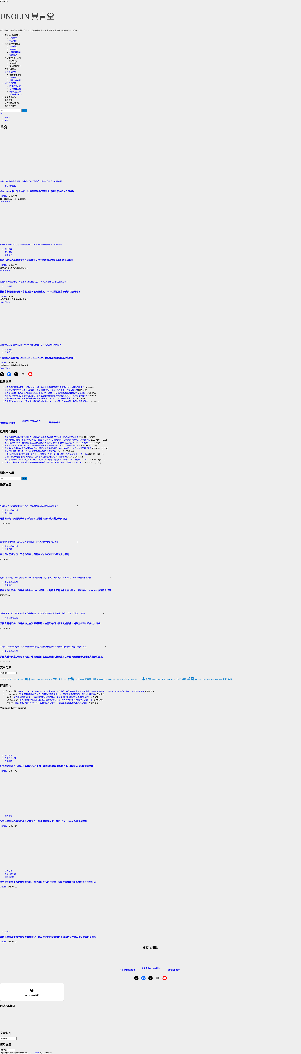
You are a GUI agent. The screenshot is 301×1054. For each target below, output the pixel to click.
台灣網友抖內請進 (7, 422)
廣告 (110, 679)
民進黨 (158, 679)
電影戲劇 (13, 41)
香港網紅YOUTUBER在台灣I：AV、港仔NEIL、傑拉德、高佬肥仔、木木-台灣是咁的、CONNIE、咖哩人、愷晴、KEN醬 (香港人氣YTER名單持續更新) (81, 691)
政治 (121, 679)
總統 (184, 679)
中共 (22, 679)
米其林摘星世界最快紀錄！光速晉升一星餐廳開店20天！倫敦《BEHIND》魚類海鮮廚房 (41, 390)
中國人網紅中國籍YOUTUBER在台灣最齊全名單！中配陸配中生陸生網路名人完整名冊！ (57, 700)
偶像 (50, 679)
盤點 (168, 679)
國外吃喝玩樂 (15, 86)
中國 (27, 679)
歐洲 (153, 679)
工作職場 (13, 47)
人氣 (38, 679)
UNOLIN (4, 196)
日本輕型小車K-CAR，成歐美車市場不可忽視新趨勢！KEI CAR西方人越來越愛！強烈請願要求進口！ (47, 401)
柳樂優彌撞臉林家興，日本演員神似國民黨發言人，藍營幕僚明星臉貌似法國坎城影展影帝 (57, 694)
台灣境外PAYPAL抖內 (31, 421)
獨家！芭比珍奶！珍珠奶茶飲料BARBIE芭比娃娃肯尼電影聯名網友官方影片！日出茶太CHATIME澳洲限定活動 (45, 577)
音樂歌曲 (13, 38)
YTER (16, 679)
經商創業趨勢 (15, 52)
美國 (190, 679)
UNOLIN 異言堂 (27, 16)
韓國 (230, 679)
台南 (65, 679)
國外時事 (8, 249)
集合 (220, 679)
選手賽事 (8, 255)
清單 (163, 679)
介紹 (42, 679)
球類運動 (8, 252)
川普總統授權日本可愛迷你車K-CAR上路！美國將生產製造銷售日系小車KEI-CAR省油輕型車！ (44, 387)
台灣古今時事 (10, 72)
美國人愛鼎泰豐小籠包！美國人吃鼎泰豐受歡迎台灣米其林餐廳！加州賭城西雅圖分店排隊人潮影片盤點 (43, 646)
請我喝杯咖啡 (54, 422)
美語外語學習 (10, 186)
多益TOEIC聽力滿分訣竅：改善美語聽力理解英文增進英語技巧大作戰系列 (31, 181)
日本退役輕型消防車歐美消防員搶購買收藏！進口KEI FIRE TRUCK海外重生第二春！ (40, 399)
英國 (208, 679)
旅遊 (136, 679)
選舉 (216, 679)
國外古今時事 (10, 83)
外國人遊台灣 (15, 80)
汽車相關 (8, 761)
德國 (118, 679)
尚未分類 (8, 549)
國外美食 (8, 816)
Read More (5, 201)
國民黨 (88, 679)
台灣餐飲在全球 (16, 94)
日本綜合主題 (15, 89)
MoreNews (34, 1052)
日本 (142, 679)
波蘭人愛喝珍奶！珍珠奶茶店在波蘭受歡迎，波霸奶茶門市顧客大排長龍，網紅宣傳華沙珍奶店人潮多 (42, 613)
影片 (114, 679)
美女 (196, 679)
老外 (204, 679)
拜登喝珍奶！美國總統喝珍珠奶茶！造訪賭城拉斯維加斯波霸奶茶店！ (29, 505)
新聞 (132, 679)
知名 (173, 679)
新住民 (126, 679)
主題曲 (33, 679)
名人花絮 (8, 871)
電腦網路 (13, 55)
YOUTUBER (6, 679)
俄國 (46, 679)
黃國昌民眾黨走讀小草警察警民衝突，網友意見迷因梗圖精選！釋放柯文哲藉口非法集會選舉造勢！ (46, 396)
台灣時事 (8, 931)
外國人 (95, 679)
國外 (82, 679)
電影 (225, 679)
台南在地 (13, 78)
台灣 (71, 679)
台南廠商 (13, 49)
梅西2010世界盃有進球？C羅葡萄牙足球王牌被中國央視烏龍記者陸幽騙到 (31, 244)
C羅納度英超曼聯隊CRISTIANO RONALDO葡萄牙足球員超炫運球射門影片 (30, 345)
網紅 (178, 679)
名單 (77, 679)
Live (1, 113)
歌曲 (148, 679)
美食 (199, 679)
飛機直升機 (9, 876)
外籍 (101, 679)
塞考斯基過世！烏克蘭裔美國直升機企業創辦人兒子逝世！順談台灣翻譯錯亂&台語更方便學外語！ (46, 393)
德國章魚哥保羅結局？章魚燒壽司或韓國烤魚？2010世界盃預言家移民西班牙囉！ (34, 281)
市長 (105, 679)
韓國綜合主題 (15, 92)
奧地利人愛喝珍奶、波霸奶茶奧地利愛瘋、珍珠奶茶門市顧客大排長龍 (29, 541)
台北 (61, 679)
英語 (212, 679)
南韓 (55, 679)
